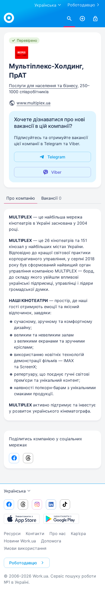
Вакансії (51, 198)
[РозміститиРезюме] (82, 18)
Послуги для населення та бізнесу (43, 85)
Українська (15, 491)
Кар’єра (78, 533)
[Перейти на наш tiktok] (65, 504)
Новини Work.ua (20, 540)
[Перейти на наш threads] (23, 504)
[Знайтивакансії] (69, 18)
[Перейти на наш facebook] (9, 504)
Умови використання (25, 548)
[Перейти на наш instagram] (37, 504)
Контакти (35, 533)
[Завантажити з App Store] (22, 519)
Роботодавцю (81, 4)
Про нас (57, 533)
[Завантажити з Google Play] (61, 519)
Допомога (51, 540)
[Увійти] (95, 18)
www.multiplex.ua (33, 102)
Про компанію (20, 198)
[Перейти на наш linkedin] (51, 504)
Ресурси (12, 533)
